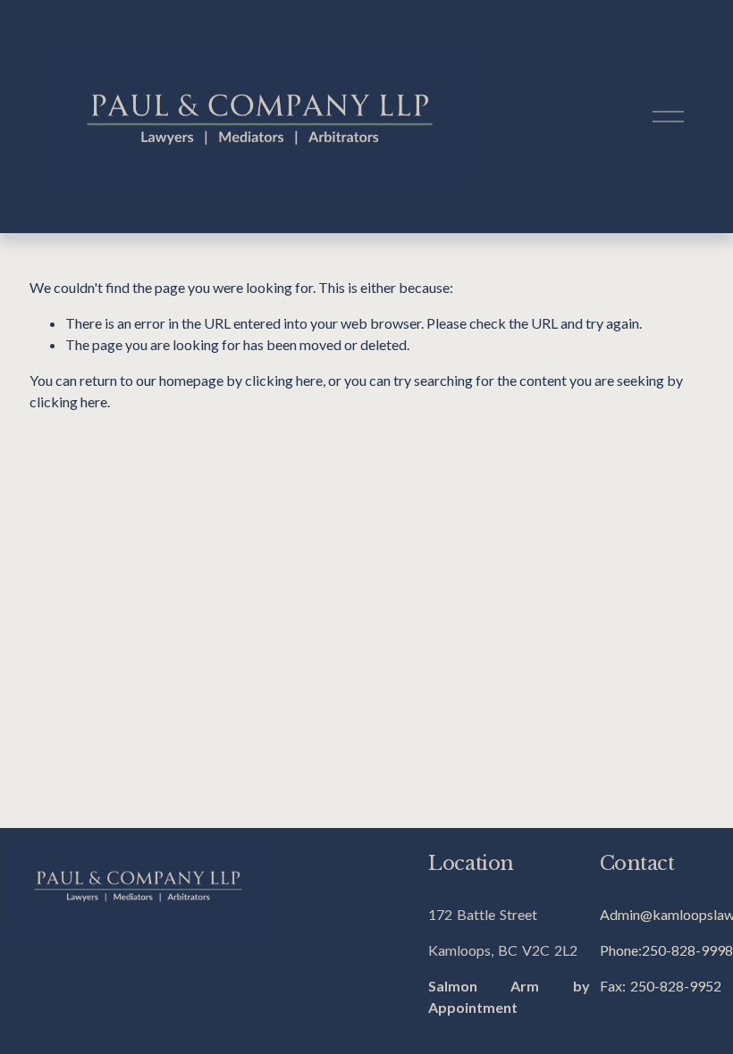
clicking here (284, 380)
